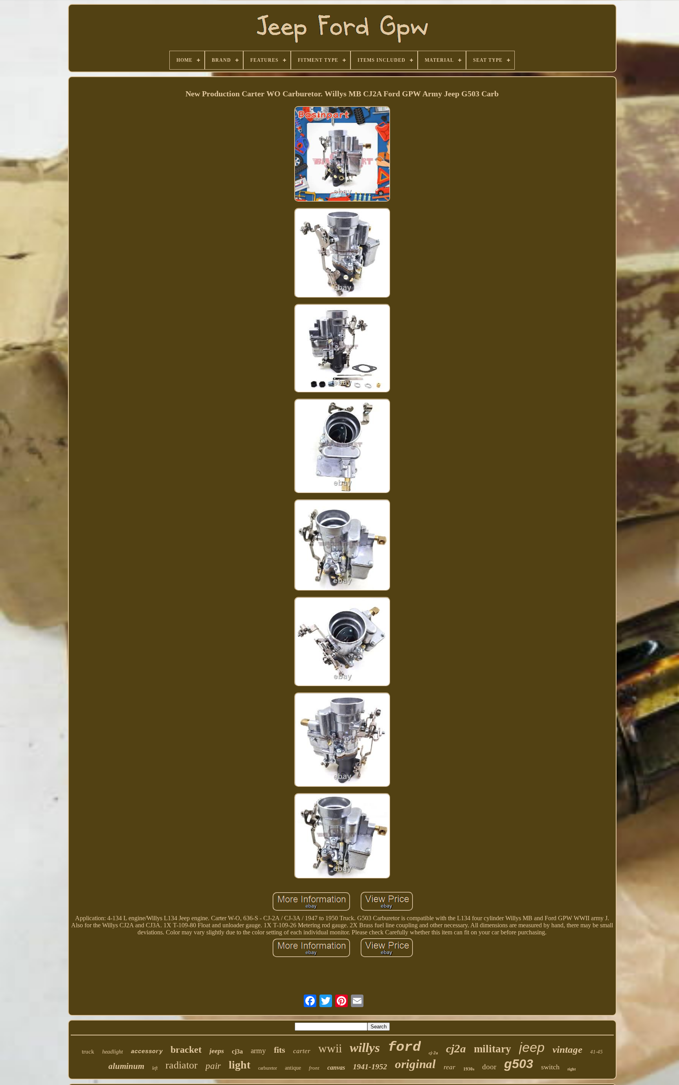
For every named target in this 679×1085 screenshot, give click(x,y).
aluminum (126, 1066)
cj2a (456, 1048)
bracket (186, 1049)
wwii (330, 1048)
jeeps (216, 1051)
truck (88, 1051)
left (155, 1068)
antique (293, 1068)
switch (550, 1067)
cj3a (237, 1051)
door (489, 1067)
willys (365, 1048)
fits (279, 1050)
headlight (112, 1052)
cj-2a (433, 1052)
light (239, 1065)
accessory (147, 1051)
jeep (532, 1047)
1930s (468, 1069)
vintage (567, 1049)
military (492, 1049)
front (314, 1068)
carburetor (267, 1068)
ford (404, 1047)
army (258, 1050)
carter (301, 1051)
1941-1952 (370, 1066)
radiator (181, 1065)
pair (213, 1066)
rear (449, 1067)
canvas (336, 1067)
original (415, 1064)
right (571, 1069)
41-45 (596, 1052)
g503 (518, 1064)
